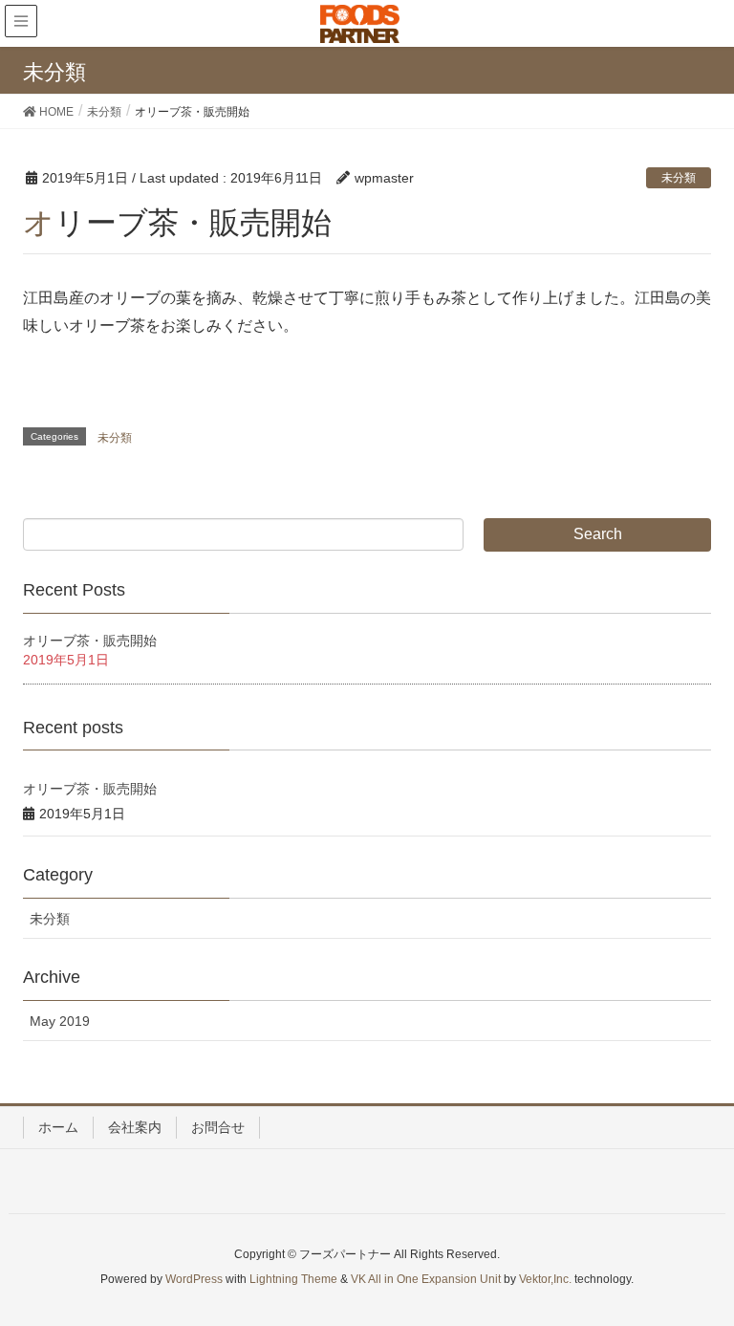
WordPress (194, 1279)
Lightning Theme (293, 1279)
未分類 (678, 178)
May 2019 (60, 1021)
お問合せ (218, 1127)
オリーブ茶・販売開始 (90, 640)
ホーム (58, 1127)
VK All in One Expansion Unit (426, 1279)
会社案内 (135, 1127)
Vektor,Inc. (545, 1279)
